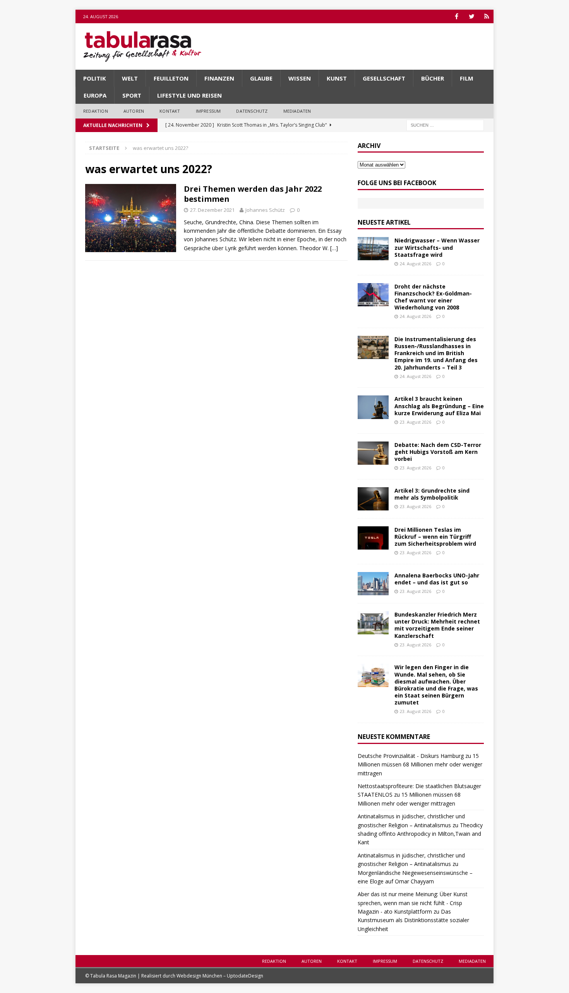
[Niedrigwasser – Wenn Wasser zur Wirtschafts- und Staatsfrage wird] (373, 248)
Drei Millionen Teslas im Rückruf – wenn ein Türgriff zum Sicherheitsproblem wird (435, 536)
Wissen (299, 78)
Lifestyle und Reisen (189, 95)
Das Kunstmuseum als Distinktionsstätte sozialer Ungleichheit (413, 920)
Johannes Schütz (265, 209)
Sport (131, 95)
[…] (334, 248)
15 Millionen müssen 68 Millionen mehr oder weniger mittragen (420, 764)
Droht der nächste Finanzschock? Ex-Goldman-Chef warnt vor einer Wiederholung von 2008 (433, 297)
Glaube (261, 78)
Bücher (432, 78)
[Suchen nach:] (445, 124)
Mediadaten (297, 111)
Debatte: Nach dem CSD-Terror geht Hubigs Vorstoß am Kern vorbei (437, 451)
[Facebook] (456, 16)
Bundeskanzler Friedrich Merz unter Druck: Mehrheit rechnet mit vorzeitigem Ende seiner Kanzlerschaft (437, 625)
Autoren (133, 111)
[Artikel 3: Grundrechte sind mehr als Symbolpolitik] (373, 498)
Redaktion (95, 111)
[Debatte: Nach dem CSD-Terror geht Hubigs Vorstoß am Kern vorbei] (373, 453)
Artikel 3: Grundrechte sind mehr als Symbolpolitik (432, 494)
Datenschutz (251, 111)
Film (466, 78)
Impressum (208, 111)
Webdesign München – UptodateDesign (220, 975)
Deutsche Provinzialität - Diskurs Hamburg (411, 755)
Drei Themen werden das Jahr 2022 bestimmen (253, 194)
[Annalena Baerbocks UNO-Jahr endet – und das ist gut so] (373, 583)
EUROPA (95, 95)
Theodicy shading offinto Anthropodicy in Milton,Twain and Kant (420, 833)
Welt (130, 78)
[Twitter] (471, 16)
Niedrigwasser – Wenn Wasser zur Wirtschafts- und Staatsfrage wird (437, 247)
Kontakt (169, 111)
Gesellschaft (384, 78)
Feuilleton (171, 78)
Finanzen (219, 78)
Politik (94, 78)
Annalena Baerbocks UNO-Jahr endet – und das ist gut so (436, 579)
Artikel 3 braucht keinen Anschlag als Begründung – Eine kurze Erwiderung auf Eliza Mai (439, 405)
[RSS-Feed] (487, 16)
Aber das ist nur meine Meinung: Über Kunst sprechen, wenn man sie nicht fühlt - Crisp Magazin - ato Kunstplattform (413, 902)
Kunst (337, 78)
